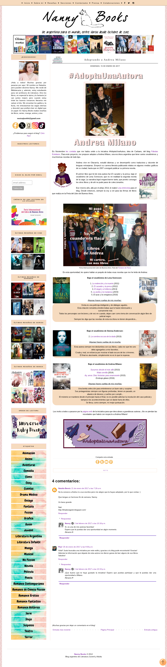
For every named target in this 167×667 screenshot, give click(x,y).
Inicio (27, 3)
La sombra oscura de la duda (103, 336)
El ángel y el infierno (102, 289)
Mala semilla (102, 372)
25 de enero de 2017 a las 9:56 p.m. (78, 547)
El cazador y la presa (103, 286)
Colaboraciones (111, 3)
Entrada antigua (150, 630)
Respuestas (66, 519)
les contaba (71, 151)
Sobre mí (39, 3)
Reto (105, 470)
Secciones (66, 3)
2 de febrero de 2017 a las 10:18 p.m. (90, 523)
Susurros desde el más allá (102, 370)
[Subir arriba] (162, 662)
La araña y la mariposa (102, 292)
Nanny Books (80, 654)
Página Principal (107, 630)
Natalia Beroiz (64, 488)
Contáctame (81, 3)
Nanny (68, 523)
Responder (62, 513)
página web (87, 411)
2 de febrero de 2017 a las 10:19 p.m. (90, 569)
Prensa (95, 3)
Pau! (60, 547)
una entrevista (124, 188)
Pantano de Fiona (124, 268)
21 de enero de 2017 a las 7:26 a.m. (86, 488)
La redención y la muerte (102, 283)
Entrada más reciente (61, 630)
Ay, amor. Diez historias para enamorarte (102, 375)
